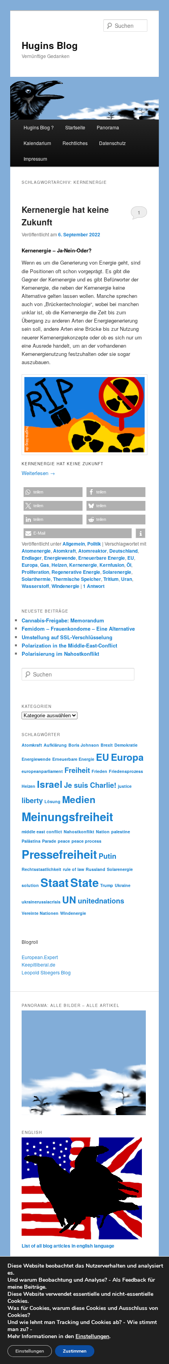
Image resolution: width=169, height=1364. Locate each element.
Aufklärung (55, 745)
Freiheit (77, 770)
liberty (32, 800)
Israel (49, 784)
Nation (103, 831)
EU (130, 557)
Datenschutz (112, 143)
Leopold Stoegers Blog (46, 972)
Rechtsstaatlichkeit (41, 869)
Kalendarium (37, 143)
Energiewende (60, 557)
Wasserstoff (35, 585)
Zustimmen (74, 1351)
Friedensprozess (126, 771)
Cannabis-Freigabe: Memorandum (63, 620)
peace (64, 841)
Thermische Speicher (77, 578)
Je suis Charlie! (90, 785)
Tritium (111, 578)
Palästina (31, 841)
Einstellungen (92, 1336)
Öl (129, 564)
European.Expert (40, 957)
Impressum (35, 158)
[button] (53, 492)
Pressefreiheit (59, 854)
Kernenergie (83, 564)
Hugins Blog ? (39, 127)
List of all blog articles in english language (68, 1245)
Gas (44, 564)
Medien (79, 799)
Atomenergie (36, 550)
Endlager (32, 557)
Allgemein (73, 543)
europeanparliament (42, 771)
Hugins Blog (50, 45)
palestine (120, 831)
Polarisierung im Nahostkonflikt (60, 653)
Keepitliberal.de (38, 964)
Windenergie (65, 585)
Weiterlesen (38, 473)
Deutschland (123, 550)
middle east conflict (42, 831)
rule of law (73, 869)
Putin (107, 856)
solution (30, 885)
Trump (106, 885)
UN (69, 899)
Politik (94, 543)
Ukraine (122, 885)
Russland (95, 869)
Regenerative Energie (75, 571)
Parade (49, 841)
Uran (126, 578)
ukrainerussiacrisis (41, 902)
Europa (30, 564)
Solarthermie (36, 578)
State (84, 882)
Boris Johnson (83, 745)
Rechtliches (75, 143)
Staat (54, 882)
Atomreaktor (92, 550)
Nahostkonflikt (79, 831)
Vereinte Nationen (40, 913)
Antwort (94, 585)
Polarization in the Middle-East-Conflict (69, 645)
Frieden (99, 771)
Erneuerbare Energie (101, 557)
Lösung (52, 801)
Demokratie (126, 745)
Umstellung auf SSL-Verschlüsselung (67, 637)
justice (125, 786)
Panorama (108, 127)
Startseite (75, 127)
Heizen (59, 564)
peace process (86, 841)
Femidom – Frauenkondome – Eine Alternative (78, 628)
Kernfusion (111, 564)
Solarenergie (117, 571)
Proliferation (35, 571)
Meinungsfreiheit (67, 816)
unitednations (101, 901)
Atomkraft (64, 550)
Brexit (107, 745)
